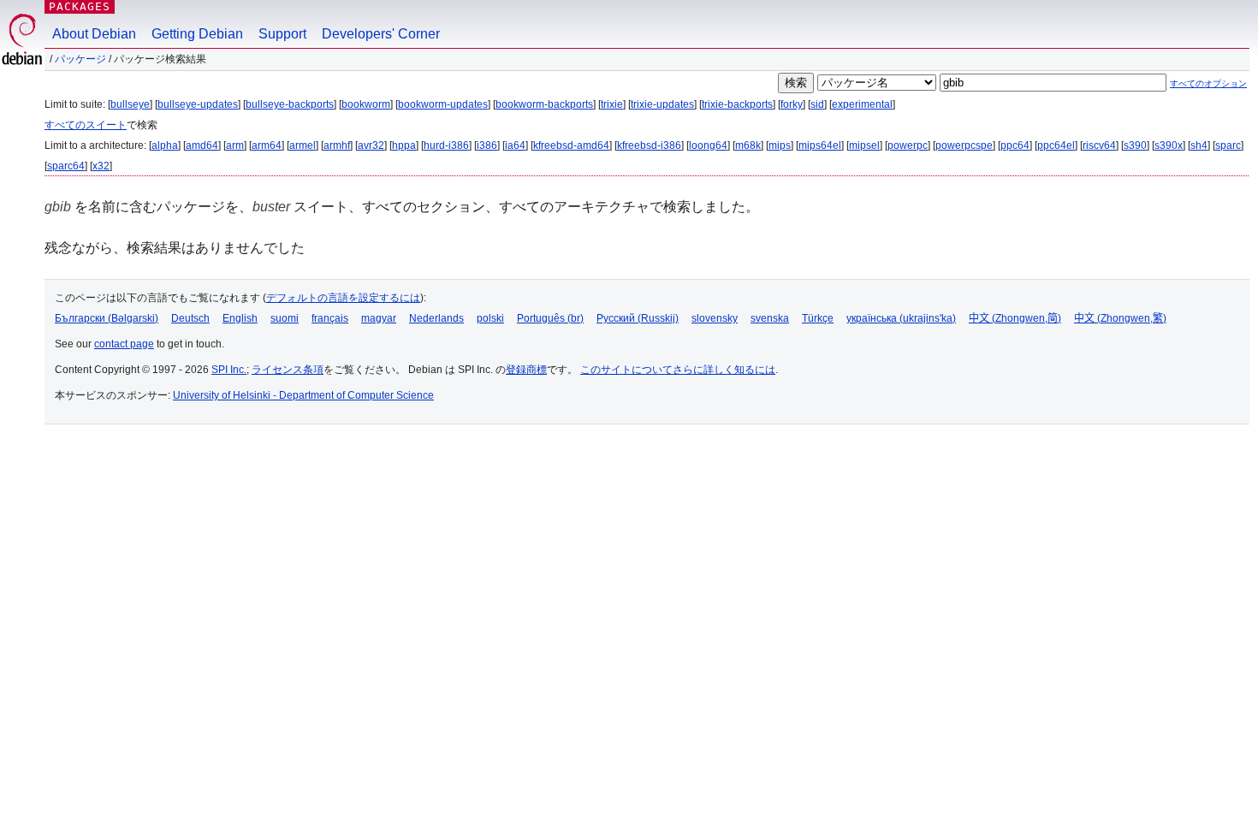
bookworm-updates (443, 104)
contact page (124, 344)
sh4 (1199, 145)
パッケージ (80, 59)
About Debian (94, 34)
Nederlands (436, 318)
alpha (164, 145)
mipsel (864, 145)
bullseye (130, 104)
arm (235, 145)
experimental (862, 104)
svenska (770, 318)
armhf (336, 145)
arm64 (267, 145)
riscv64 (1099, 145)
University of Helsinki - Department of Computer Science (303, 395)
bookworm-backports (544, 104)
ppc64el (1056, 145)
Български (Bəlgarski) (106, 318)
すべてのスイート (86, 125)
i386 (487, 145)
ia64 (515, 145)
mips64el (819, 145)
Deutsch (190, 318)
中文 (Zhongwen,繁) (1120, 318)
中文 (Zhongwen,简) (1015, 318)
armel (302, 145)
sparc (1228, 145)
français (330, 318)
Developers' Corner (381, 34)
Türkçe (818, 318)
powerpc (907, 145)
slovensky (714, 318)
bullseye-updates (197, 104)
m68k (748, 145)
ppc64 (1015, 145)
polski (490, 318)
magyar (378, 318)
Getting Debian (197, 34)
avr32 (371, 145)
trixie (612, 104)
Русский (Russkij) (637, 318)
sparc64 (66, 166)
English (240, 318)
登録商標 (526, 370)
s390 (1135, 145)
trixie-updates (662, 104)
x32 (101, 166)
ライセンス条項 (287, 370)
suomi (284, 318)
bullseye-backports (290, 104)
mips (779, 145)
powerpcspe (964, 145)
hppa (404, 145)
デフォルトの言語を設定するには (343, 298)
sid (817, 104)
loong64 (708, 145)
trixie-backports (737, 104)
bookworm (365, 104)
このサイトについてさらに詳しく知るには (677, 370)
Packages (79, 6)
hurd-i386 (446, 145)
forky (791, 104)
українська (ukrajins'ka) (901, 318)
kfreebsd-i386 (649, 145)
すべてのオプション (1208, 83)
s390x (1168, 145)
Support (282, 34)
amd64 (202, 145)
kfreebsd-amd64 (571, 145)
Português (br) (550, 318)
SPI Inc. (228, 370)
